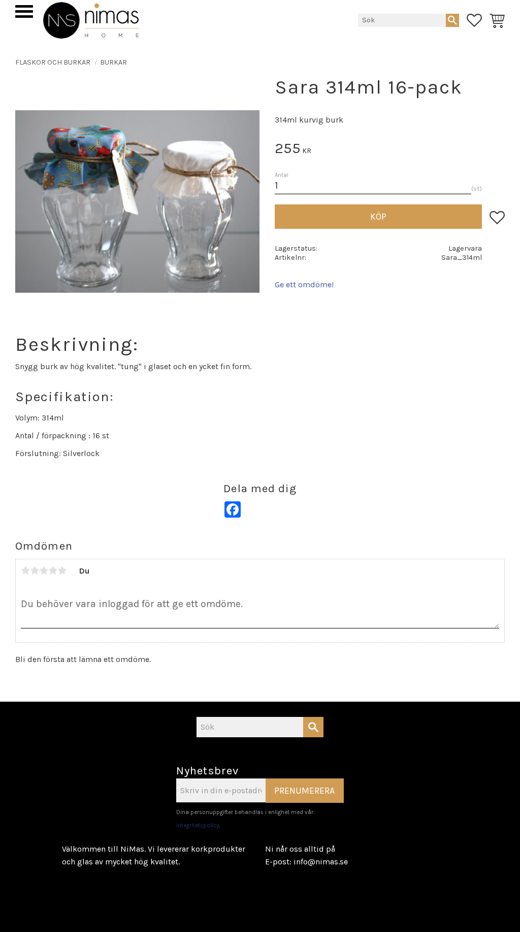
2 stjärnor (34, 570)
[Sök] (452, 20)
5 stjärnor (62, 570)
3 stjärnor (43, 570)
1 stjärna (25, 570)
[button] (24, 11)
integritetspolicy (197, 825)
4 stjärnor (52, 570)
